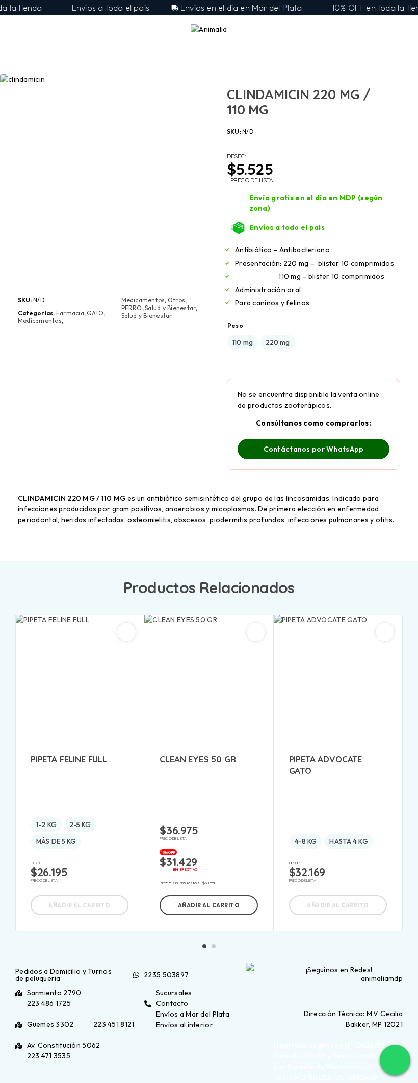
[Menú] (22, 30)
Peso (235, 325)
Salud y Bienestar (170, 308)
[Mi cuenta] (386, 31)
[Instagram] (341, 992)
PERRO (131, 308)
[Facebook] (335, 992)
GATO (95, 313)
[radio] (242, 342)
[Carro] (403, 30)
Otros (176, 300)
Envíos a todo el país (287, 227)
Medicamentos (40, 320)
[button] (208, 905)
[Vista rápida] (126, 632)
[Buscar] (370, 32)
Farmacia (70, 313)
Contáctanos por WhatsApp (314, 449)
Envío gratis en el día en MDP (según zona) (316, 203)
